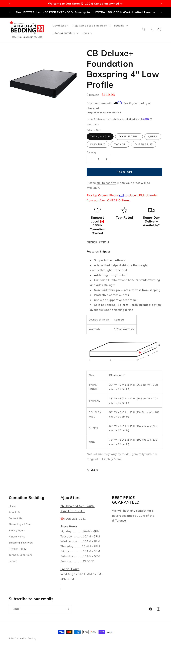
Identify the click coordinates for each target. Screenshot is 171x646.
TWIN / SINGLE (100, 136)
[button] (60, 25)
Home (12, 506)
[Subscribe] (68, 609)
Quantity (91, 152)
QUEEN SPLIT (144, 144)
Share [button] (94, 469)
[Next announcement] (161, 3)
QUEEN (152, 136)
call (121, 195)
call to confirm (106, 182)
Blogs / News (17, 530)
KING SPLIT (97, 144)
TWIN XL (120, 144)
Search (13, 561)
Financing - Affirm (20, 524)
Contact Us (15, 518)
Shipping (91, 112)
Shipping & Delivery (21, 542)
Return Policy (17, 536)
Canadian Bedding (26, 638)
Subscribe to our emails (31, 598)
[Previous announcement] (10, 3)
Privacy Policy (17, 548)
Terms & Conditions (21, 554)
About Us (14, 512)
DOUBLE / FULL (129, 136)
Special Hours (69, 569)
